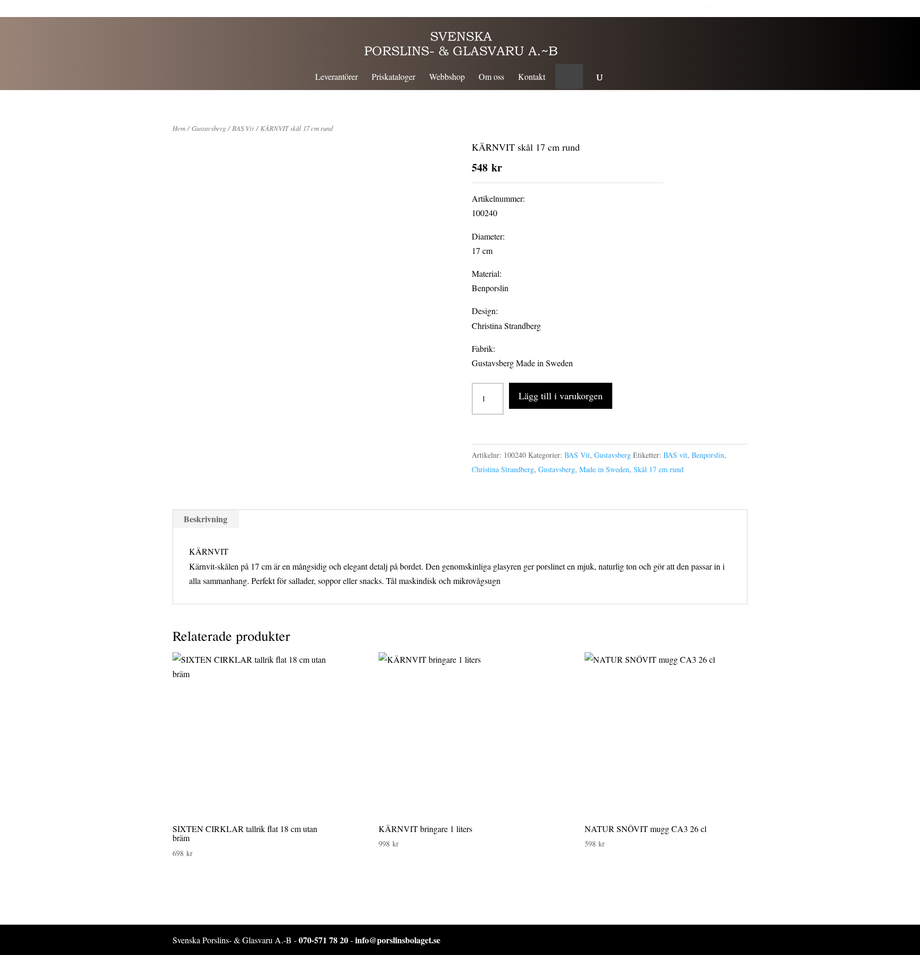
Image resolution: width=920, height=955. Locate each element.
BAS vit (675, 455)
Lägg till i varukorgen (561, 395)
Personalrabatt (672, 7)
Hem (178, 128)
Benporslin (708, 455)
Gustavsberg (209, 128)
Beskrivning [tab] (205, 519)
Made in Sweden (604, 469)
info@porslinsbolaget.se (397, 940)
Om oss (491, 77)
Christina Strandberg (503, 469)
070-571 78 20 (323, 940)
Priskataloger (393, 77)
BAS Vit (243, 128)
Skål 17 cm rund (659, 469)
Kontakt (531, 77)
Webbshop (447, 77)
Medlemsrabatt (725, 7)
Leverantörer (336, 77)
